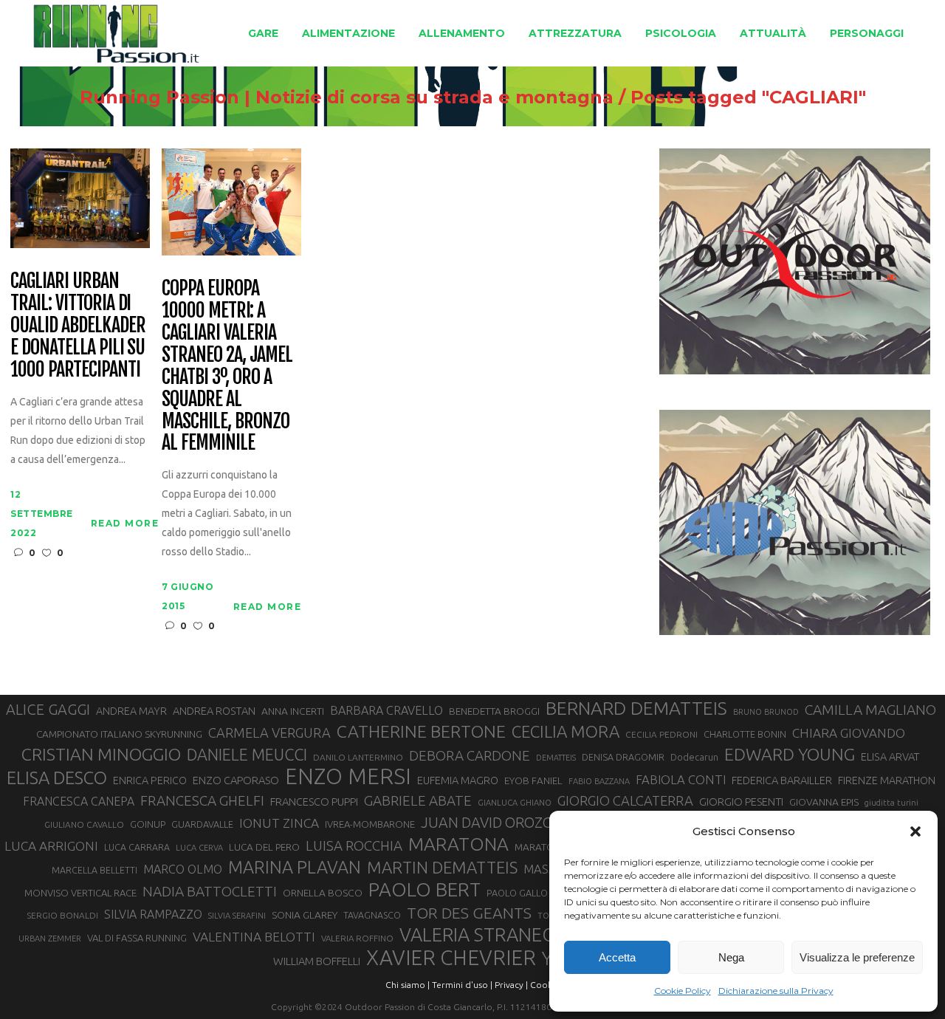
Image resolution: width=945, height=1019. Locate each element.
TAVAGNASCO (372, 915)
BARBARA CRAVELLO (386, 710)
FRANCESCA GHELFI (202, 800)
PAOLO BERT (424, 889)
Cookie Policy (682, 990)
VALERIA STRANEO (478, 934)
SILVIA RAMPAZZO (153, 914)
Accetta (617, 957)
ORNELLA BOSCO (322, 893)
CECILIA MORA (565, 731)
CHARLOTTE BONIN (745, 734)
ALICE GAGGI (48, 709)
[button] (915, 831)
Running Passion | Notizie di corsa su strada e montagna (347, 97)
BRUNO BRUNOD (766, 711)
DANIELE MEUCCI (247, 755)
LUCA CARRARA (137, 847)
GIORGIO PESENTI (741, 801)
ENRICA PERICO (150, 780)
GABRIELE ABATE (418, 800)
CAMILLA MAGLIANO (870, 709)
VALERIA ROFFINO (357, 938)
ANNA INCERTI (292, 711)
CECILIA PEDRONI (661, 734)
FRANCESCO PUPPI (314, 801)
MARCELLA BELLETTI (94, 870)
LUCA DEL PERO (264, 847)
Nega (731, 957)
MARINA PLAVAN (294, 866)
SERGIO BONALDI (62, 915)
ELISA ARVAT (890, 756)
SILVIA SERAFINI (237, 915)
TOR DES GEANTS (469, 913)
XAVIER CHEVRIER (451, 957)
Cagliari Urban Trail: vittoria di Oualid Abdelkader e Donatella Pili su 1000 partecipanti (77, 325)
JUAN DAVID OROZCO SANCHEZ (523, 822)
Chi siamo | (407, 984)
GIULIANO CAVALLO (84, 824)
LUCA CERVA (199, 847)
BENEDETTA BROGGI (494, 711)
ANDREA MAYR (131, 711)
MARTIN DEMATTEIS (442, 867)
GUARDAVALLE (202, 824)
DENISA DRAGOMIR (623, 757)
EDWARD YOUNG (789, 754)
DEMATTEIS (556, 757)
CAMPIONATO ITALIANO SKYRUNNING (119, 734)
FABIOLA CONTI (681, 779)
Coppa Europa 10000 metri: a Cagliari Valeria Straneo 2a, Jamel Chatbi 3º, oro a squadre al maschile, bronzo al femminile (227, 366)
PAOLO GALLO (517, 893)
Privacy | (511, 984)
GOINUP (147, 824)
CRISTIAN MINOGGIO (101, 754)
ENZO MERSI (348, 776)
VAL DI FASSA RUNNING (137, 938)
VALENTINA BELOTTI (254, 937)
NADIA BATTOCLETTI (209, 891)
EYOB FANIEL (533, 780)
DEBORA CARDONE (469, 755)
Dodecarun (694, 757)
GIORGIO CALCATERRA (625, 800)
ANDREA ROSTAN (214, 710)
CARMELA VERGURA (269, 732)
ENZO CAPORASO (236, 780)
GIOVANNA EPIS (824, 802)
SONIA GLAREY (304, 915)
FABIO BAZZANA (599, 781)
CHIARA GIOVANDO (848, 733)
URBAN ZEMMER (49, 938)
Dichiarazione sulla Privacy (776, 990)
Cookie (545, 984)
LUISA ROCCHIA (354, 845)
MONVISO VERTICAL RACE (80, 893)
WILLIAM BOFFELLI (316, 961)
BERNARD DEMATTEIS (636, 708)
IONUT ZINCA (279, 823)
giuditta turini (891, 802)
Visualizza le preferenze (857, 957)
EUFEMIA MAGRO (457, 780)
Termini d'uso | (462, 984)
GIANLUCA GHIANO (514, 802)
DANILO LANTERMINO (358, 757)
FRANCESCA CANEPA (78, 801)
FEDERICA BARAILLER (782, 780)
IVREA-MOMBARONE (370, 824)
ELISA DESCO (57, 778)
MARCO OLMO (182, 869)
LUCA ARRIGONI (51, 846)
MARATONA (458, 844)
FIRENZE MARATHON (886, 780)
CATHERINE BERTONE (421, 731)
